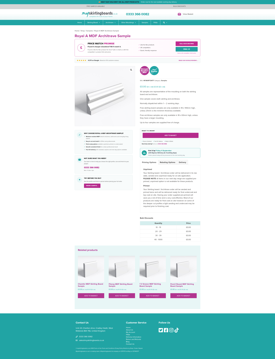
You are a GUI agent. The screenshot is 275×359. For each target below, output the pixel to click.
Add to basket (171, 135)
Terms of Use (98, 348)
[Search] (165, 22)
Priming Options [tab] (149, 162)
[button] (131, 70)
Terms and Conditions (108, 348)
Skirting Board (92, 22)
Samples (145, 22)
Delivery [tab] (182, 162)
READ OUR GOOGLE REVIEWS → (188, 60)
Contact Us (130, 344)
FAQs (155, 22)
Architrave (109, 22)
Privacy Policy (119, 348)
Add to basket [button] (91, 296)
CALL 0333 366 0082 (187, 44)
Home (79, 22)
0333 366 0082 (162, 144)
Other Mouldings (127, 22)
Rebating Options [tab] (167, 162)
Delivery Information (133, 337)
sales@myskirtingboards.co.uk (91, 340)
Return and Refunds (133, 339)
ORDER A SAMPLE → (92, 185)
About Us (129, 330)
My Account (130, 332)
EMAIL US (186, 49)
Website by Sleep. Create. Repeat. (133, 348)
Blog (127, 342)
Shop (83, 31)
